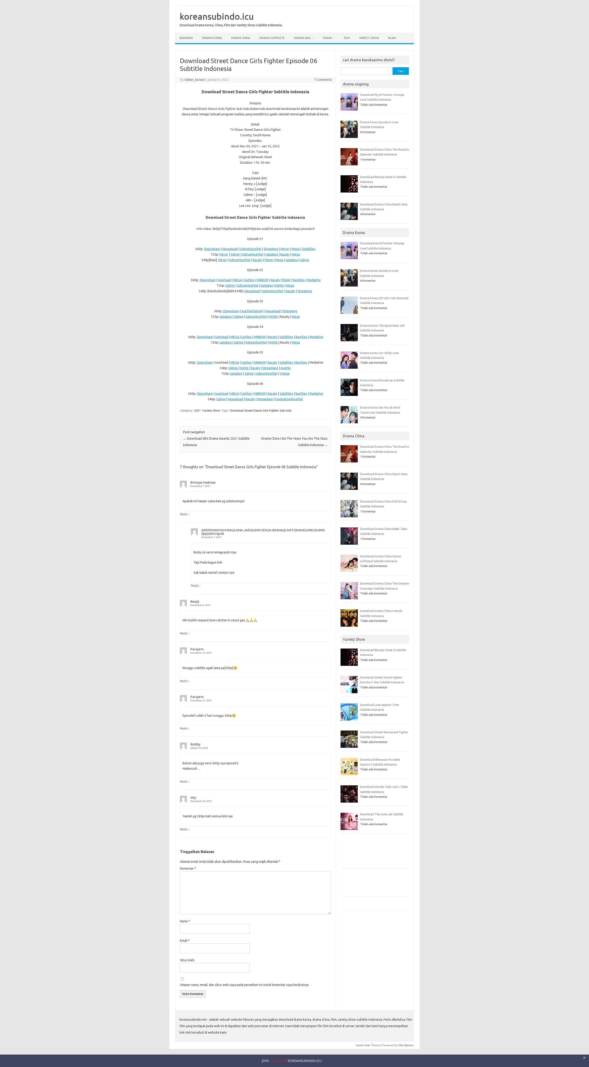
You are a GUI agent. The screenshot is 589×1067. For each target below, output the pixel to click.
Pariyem (197, 649)
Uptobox (272, 254)
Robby (195, 744)
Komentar (188, 868)
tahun (327, 37)
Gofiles (249, 280)
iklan (392, 37)
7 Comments (323, 80)
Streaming (271, 249)
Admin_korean (195, 80)
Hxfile (279, 285)
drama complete (272, 37)
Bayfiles (299, 280)
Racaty (285, 254)
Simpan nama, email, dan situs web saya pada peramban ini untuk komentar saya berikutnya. (244, 985)
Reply (183, 514)
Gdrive (235, 254)
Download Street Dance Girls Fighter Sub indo (261, 410)
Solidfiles (308, 249)
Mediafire (314, 280)
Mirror (284, 249)
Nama (185, 921)
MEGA (237, 280)
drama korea (212, 37)
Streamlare (270, 368)
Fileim (269, 260)
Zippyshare (212, 249)
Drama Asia (302, 37)
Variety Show (369, 37)
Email (185, 940)
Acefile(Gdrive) (252, 311)
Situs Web (187, 960)
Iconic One (363, 1045)
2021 (197, 410)
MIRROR (262, 280)
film (347, 37)
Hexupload (230, 249)
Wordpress (406, 1045)
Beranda (186, 37)
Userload (224, 280)
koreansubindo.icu (217, 16)
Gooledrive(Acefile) (289, 399)
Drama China (240, 37)
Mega (296, 249)
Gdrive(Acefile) (250, 249)
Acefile (285, 368)
